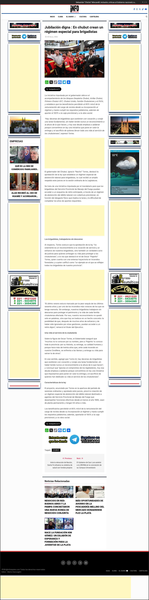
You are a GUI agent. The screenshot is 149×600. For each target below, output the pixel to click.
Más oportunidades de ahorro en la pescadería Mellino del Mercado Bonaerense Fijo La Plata (90, 506)
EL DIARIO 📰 (71, 17)
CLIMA (60, 17)
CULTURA (82, 17)
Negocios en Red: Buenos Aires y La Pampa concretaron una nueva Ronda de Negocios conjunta (57, 506)
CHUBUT (56, 450)
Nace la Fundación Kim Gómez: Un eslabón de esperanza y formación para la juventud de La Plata (58, 538)
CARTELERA (94, 17)
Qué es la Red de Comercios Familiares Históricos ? (24, 169)
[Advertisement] (24, 77)
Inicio (52, 17)
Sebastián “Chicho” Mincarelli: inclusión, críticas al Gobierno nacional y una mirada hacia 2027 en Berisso (106, 2)
